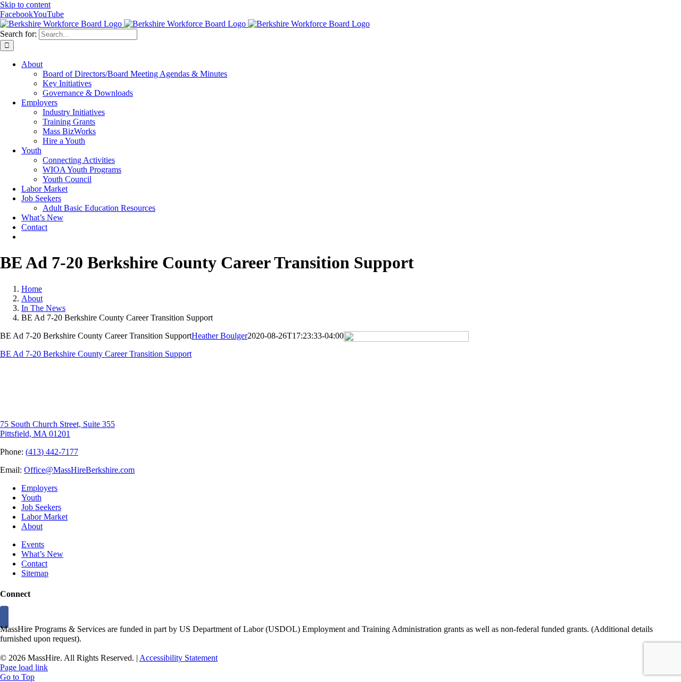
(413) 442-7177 (52, 451)
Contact (34, 563)
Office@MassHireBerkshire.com (79, 469)
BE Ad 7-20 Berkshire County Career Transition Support (96, 353)
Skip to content (25, 4)
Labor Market (44, 516)
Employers (39, 487)
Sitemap (34, 573)
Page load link (24, 667)
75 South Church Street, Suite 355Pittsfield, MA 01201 (57, 429)
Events (32, 544)
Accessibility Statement (178, 657)
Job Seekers (41, 507)
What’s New (42, 553)
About (32, 526)
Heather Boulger (219, 335)
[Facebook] (4, 617)
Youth (31, 497)
